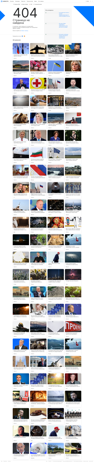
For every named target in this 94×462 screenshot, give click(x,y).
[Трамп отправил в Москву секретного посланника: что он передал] (38, 138)
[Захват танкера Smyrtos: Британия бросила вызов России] (21, 103)
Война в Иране (25, 4)
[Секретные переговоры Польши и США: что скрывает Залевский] (73, 173)
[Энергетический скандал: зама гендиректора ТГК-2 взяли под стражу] (38, 347)
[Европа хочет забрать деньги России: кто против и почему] (38, 381)
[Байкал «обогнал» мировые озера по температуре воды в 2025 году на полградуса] (56, 399)
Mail (1, 461)
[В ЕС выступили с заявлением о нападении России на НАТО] (56, 155)
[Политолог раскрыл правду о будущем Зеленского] (73, 51)
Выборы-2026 (17, 4)
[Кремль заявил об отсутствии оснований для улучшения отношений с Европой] (21, 347)
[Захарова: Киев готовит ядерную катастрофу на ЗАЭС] (38, 121)
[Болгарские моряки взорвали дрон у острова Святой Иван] (38, 155)
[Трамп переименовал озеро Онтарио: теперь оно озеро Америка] (38, 294)
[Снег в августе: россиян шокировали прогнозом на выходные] (21, 277)
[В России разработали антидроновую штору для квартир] (56, 329)
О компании (5, 461)
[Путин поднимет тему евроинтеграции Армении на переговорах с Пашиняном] (73, 312)
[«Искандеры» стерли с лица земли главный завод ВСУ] (73, 155)
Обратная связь (85, 461)
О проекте (50, 461)
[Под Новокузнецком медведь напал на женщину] (21, 121)
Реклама (9, 461)
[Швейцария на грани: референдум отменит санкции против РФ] (73, 242)
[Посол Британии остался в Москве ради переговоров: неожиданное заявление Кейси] (21, 294)
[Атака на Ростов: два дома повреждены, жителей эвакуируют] (21, 329)
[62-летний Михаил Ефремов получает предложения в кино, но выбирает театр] (73, 381)
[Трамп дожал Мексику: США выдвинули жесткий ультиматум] (56, 433)
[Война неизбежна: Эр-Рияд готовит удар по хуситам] (73, 416)
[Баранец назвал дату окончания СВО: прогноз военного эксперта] (38, 51)
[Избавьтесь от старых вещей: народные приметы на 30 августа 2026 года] (56, 103)
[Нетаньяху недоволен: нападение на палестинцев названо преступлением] (21, 451)
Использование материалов (78, 461)
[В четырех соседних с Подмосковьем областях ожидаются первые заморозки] (38, 277)
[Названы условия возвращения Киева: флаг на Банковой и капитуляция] (56, 68)
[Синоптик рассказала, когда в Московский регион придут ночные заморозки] (38, 225)
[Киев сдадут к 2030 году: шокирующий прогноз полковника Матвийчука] (38, 329)
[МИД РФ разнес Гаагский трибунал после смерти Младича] (38, 190)
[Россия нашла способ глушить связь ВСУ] (56, 190)
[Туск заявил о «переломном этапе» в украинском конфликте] (38, 208)
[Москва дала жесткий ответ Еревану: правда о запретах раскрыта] (56, 86)
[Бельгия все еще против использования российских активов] (73, 433)
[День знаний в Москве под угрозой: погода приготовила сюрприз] (73, 138)
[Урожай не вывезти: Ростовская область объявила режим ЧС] (56, 173)
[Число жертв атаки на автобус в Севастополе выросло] (21, 155)
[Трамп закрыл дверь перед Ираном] (56, 260)
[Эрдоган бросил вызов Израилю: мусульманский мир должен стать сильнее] (21, 416)
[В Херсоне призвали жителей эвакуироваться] (56, 451)
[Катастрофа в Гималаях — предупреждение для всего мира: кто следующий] (56, 51)
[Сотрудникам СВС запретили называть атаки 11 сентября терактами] (56, 277)
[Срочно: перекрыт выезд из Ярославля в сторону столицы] (56, 208)
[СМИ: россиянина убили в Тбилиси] (73, 103)
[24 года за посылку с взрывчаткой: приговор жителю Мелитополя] (38, 416)
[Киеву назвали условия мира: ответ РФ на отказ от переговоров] (21, 138)
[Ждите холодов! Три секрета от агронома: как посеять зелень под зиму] (73, 294)
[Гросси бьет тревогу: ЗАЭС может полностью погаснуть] (21, 381)
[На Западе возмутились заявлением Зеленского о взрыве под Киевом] (73, 86)
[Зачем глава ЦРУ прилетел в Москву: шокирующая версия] (56, 416)
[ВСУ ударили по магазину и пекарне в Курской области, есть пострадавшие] (73, 451)
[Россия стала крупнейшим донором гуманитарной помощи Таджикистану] (38, 173)
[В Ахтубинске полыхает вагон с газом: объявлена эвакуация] (21, 399)
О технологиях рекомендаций (57, 461)
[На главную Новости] (5, 1)
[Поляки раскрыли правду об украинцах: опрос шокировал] (56, 312)
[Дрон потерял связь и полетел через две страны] (21, 68)
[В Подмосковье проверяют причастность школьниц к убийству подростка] (73, 329)
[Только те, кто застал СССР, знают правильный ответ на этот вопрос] (73, 190)
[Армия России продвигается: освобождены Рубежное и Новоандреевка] (56, 364)
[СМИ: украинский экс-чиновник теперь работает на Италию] (38, 260)
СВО (31, 4)
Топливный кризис (38, 4)
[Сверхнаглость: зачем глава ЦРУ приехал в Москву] (21, 51)
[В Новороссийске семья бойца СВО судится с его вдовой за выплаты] (38, 103)
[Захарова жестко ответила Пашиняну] (73, 68)
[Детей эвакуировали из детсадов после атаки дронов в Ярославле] (21, 173)
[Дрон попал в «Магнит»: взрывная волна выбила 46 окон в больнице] (73, 225)
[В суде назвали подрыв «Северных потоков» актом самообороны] (73, 260)
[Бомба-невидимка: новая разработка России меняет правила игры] (21, 208)
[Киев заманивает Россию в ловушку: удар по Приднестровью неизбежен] (56, 138)
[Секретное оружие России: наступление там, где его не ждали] (21, 242)
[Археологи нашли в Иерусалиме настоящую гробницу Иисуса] (56, 242)
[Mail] (1, 1)
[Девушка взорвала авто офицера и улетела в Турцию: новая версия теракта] (38, 86)
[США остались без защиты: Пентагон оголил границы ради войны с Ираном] (38, 364)
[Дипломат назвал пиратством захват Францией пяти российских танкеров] (21, 364)
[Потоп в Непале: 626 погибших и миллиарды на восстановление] (56, 294)
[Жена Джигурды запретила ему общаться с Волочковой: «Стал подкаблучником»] (21, 190)
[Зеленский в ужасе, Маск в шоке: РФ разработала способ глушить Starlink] (73, 399)
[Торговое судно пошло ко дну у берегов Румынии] (56, 121)
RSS (46, 461)
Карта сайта (91, 461)
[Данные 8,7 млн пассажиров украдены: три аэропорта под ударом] (73, 364)
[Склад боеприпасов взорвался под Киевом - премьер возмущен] (38, 399)
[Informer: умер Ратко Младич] (21, 433)
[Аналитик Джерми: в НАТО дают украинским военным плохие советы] (21, 260)
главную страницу (24, 30)
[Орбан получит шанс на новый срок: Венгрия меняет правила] (21, 86)
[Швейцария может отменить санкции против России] (73, 347)
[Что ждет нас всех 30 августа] (73, 277)
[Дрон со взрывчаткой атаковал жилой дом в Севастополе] (73, 208)
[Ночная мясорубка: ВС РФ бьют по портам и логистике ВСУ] (38, 242)
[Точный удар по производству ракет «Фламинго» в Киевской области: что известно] (21, 312)
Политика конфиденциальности (68, 461)
